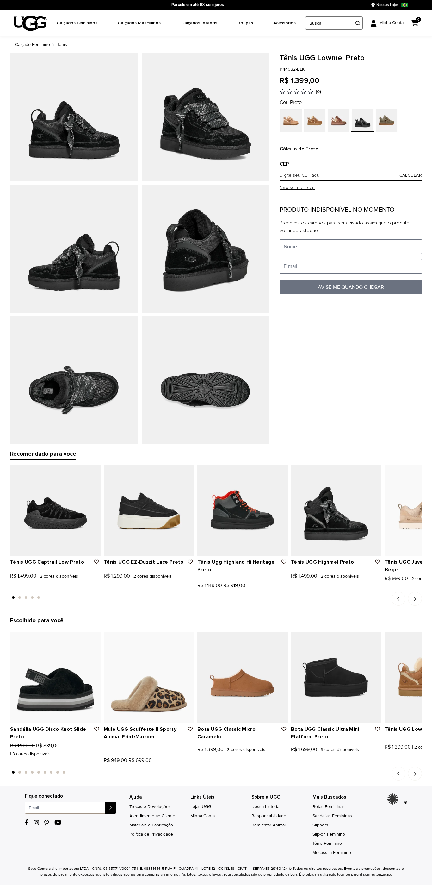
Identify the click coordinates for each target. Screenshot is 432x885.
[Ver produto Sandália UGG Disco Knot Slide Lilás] (26, 762)
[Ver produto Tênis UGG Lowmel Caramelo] (387, 762)
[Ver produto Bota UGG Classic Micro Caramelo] (199, 762)
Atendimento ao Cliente (152, 816)
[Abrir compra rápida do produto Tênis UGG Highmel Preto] (374, 472)
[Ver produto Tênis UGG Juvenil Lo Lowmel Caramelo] (394, 587)
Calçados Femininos (77, 23)
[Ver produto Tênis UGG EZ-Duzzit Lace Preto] (106, 587)
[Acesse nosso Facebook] (26, 822)
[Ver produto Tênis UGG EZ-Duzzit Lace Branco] (113, 587)
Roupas (245, 23)
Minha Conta (202, 816)
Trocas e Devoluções (150, 806)
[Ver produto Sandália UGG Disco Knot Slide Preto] (12, 762)
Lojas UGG (200, 806)
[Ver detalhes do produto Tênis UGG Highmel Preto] (336, 510)
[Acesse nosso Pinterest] (46, 822)
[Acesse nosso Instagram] (36, 822)
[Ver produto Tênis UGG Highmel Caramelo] (300, 587)
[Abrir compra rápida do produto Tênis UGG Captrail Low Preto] (93, 472)
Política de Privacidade (151, 834)
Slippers (320, 825)
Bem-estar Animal (268, 825)
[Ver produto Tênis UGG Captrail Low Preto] (12, 587)
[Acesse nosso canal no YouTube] (57, 822)
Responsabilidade (268, 816)
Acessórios (284, 23)
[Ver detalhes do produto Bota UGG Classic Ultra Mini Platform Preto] (336, 677)
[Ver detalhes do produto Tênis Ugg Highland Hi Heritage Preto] (242, 510)
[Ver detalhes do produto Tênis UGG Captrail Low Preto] (55, 510)
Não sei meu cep (297, 188)
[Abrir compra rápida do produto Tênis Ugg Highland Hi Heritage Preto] (281, 472)
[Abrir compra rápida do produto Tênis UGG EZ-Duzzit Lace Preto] (187, 472)
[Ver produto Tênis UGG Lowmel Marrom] (394, 762)
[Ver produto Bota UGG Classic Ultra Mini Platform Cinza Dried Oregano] (307, 762)
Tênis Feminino (327, 843)
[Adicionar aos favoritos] (97, 562)
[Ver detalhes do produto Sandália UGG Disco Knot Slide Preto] (55, 677)
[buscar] (357, 23)
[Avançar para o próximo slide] (415, 599)
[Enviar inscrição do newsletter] (110, 808)
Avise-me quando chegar (351, 287)
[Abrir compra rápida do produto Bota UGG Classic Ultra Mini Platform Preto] (374, 639)
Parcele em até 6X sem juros (197, 4)
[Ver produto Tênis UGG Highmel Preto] (293, 587)
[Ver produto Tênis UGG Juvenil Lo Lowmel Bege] (387, 587)
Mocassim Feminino (331, 852)
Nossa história (265, 806)
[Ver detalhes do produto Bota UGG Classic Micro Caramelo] (242, 677)
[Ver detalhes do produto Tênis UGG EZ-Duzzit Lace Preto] (149, 510)
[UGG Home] (30, 23)
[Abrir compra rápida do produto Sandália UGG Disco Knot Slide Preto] (93, 639)
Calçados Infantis (199, 23)
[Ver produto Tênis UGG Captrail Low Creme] (19, 587)
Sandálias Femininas (332, 816)
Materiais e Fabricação (151, 825)
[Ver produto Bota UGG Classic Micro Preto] (206, 762)
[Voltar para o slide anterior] (398, 599)
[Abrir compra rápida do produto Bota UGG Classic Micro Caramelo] (281, 639)
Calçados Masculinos (139, 23)
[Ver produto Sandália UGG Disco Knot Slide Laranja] (19, 762)
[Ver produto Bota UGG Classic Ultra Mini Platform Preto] (293, 762)
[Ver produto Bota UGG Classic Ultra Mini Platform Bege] (300, 762)
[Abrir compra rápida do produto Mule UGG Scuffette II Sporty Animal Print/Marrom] (187, 639)
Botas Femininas (328, 806)
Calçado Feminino (32, 44)
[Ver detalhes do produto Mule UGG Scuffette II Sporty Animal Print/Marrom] (149, 677)
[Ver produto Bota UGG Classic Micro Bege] (213, 762)
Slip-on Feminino (328, 834)
